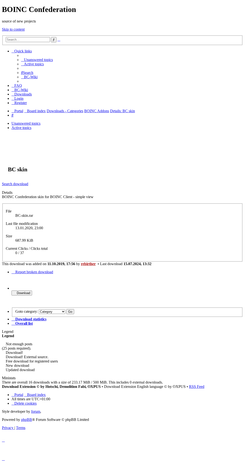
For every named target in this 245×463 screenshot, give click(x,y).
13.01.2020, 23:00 (29, 228)
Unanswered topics (25, 123)
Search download (15, 184)
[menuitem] (37, 60)
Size (9, 236)
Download (23, 293)
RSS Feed (196, 387)
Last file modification (22, 224)
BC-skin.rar (24, 215)
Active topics (21, 128)
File (8, 211)
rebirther (88, 264)
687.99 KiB (24, 240)
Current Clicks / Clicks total (27, 248)
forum (35, 411)
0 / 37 (19, 253)
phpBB (26, 420)
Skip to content (13, 29)
